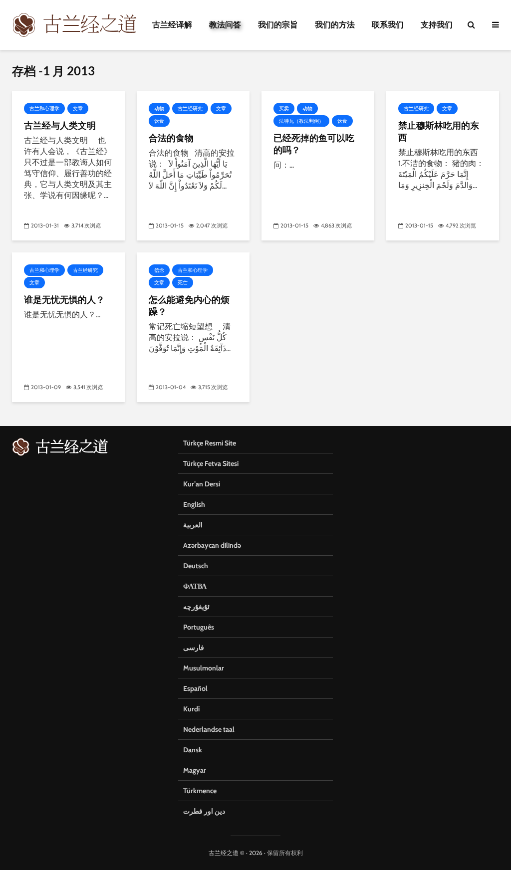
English (194, 504)
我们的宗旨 (278, 24)
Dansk (192, 749)
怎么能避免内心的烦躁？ (189, 305)
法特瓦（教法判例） (301, 121)
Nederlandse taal (209, 729)
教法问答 (225, 24)
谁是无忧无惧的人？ (64, 299)
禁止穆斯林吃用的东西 (438, 131)
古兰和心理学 (44, 108)
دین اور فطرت (204, 811)
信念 (159, 270)
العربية (193, 524)
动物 (159, 108)
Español (195, 688)
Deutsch (195, 565)
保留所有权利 (285, 853)
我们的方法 (335, 24)
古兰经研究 (190, 108)
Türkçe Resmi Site (209, 442)
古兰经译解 (172, 24)
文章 (78, 108)
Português (198, 627)
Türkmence (200, 790)
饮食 (159, 121)
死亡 (183, 282)
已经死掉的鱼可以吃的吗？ (313, 143)
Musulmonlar (203, 667)
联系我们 (388, 24)
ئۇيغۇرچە (196, 606)
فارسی (193, 647)
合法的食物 (171, 137)
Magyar (194, 770)
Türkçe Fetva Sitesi (211, 463)
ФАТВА (195, 586)
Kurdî (191, 708)
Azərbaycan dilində (212, 545)
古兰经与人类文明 (60, 125)
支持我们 (437, 24)
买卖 (284, 108)
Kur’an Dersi (201, 483)
